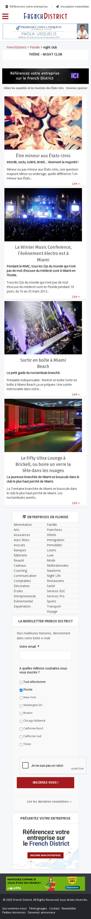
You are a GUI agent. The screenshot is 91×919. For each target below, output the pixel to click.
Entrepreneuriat (25, 596)
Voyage (52, 611)
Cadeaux (20, 565)
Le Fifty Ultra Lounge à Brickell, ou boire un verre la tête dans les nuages (43, 464)
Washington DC (33, 705)
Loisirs (51, 550)
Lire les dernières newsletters (49, 801)
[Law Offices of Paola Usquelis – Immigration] (45, 31)
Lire (76, 183)
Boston (27, 713)
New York (29, 697)
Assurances (22, 535)
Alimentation (23, 524)
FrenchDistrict (17, 47)
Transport (54, 606)
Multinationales (58, 565)
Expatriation (22, 606)
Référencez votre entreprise (28, 6)
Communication (25, 576)
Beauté (19, 560)
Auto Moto (21, 540)
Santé (51, 586)
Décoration (22, 586)
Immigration (55, 540)
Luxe (50, 555)
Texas (27, 744)
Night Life (54, 576)
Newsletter (69, 908)
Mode (51, 560)
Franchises (54, 530)
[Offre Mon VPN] (45, 884)
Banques (20, 550)
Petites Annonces (14, 912)
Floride (35, 47)
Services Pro (55, 596)
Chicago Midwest (34, 720)
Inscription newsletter (74, 6)
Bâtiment (20, 555)
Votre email (29, 647)
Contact (54, 908)
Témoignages (38, 908)
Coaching (20, 570)
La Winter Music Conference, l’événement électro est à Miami (43, 253)
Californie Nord (33, 728)
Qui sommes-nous (14, 908)
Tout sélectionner (34, 682)
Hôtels (51, 535)
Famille (52, 524)
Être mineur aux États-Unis (43, 155)
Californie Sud (32, 736)
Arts (16, 530)
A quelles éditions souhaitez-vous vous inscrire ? (43, 670)
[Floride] (45, 15)
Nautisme (54, 570)
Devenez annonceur (41, 912)
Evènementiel (23, 601)
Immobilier (54, 545)
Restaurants (55, 581)
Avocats (19, 545)
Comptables (22, 581)
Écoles (18, 591)
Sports (51, 601)
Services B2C (56, 591)
